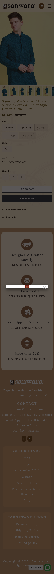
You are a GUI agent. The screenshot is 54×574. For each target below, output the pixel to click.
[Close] (44, 288)
